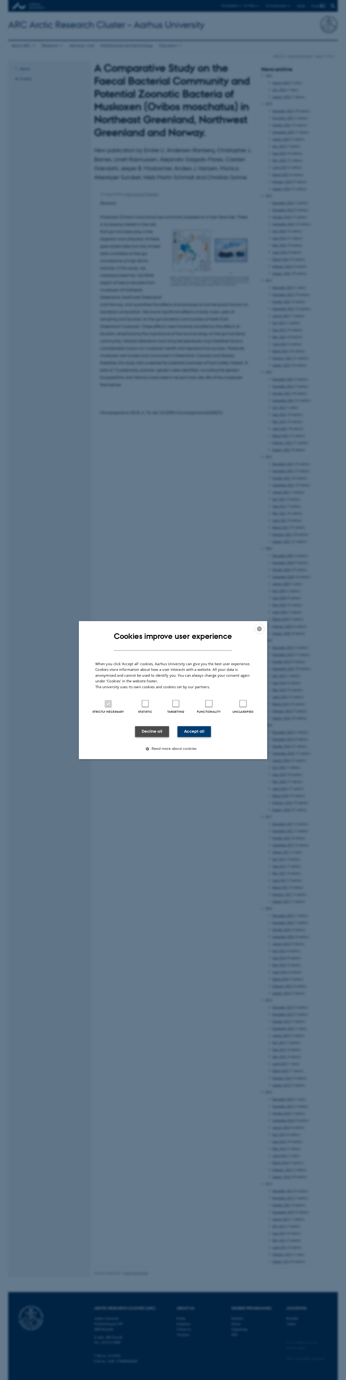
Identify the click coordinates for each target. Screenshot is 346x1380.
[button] (173, 748)
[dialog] (173, 690)
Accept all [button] (194, 731)
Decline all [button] (152, 731)
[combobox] (259, 628)
